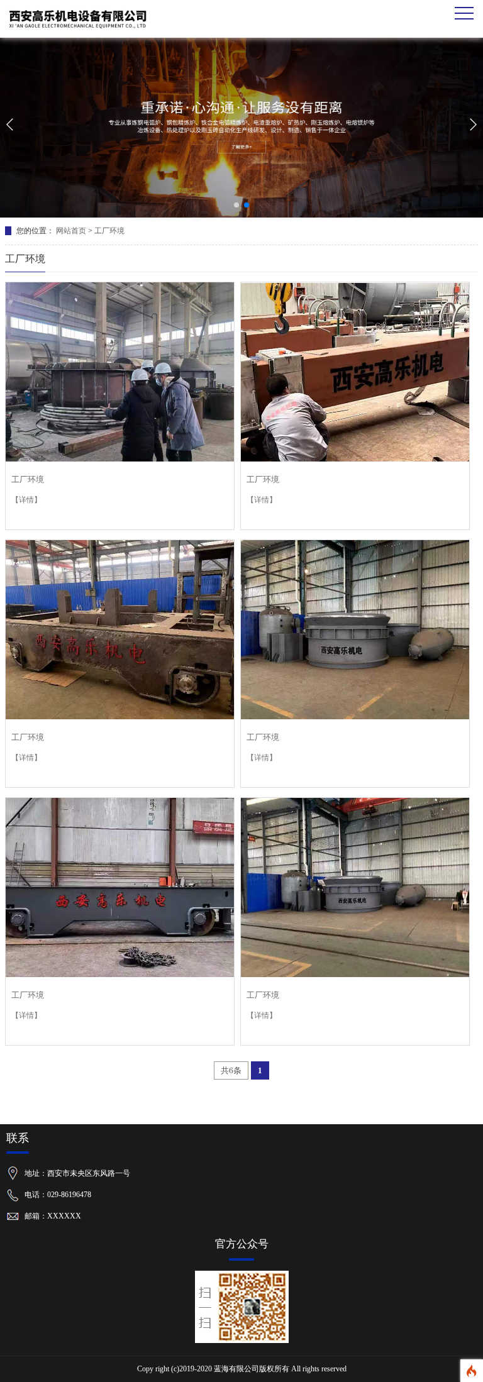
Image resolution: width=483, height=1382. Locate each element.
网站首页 (71, 230)
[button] (236, 204)
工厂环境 (109, 230)
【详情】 (26, 499)
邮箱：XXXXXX (53, 1216)
